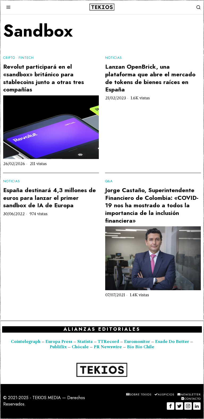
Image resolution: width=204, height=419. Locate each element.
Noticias (113, 58)
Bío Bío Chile (140, 347)
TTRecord (109, 341)
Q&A (109, 181)
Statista (85, 341)
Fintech (26, 58)
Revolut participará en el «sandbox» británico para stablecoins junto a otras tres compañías (43, 78)
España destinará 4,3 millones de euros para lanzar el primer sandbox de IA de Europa (49, 197)
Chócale (80, 347)
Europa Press (58, 341)
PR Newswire (108, 347)
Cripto (9, 58)
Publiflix (58, 347)
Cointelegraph (25, 341)
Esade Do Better (172, 341)
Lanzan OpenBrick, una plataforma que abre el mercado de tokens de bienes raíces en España (150, 78)
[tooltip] (171, 406)
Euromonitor (137, 341)
